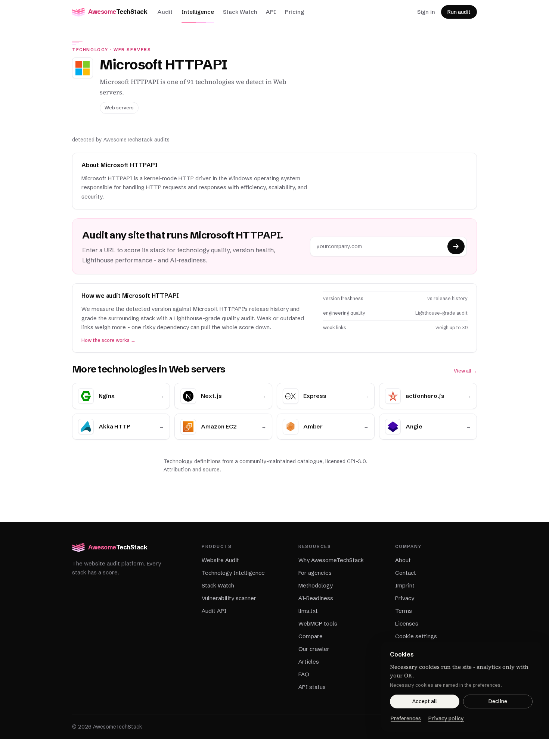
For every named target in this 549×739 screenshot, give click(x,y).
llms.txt (308, 610)
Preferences (406, 718)
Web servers (132, 49)
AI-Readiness (315, 598)
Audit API (214, 610)
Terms (403, 610)
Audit (165, 11)
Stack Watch (240, 11)
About (403, 560)
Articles (308, 661)
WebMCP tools (317, 623)
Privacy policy (446, 718)
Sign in (426, 11)
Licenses (406, 623)
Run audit (459, 12)
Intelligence (198, 11)
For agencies (315, 572)
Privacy (404, 598)
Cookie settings (416, 636)
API (271, 11)
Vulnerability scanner (229, 598)
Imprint (405, 585)
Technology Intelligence (233, 572)
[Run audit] (456, 246)
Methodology (315, 585)
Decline (497, 701)
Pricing (294, 11)
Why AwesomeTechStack (331, 560)
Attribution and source (192, 469)
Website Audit (220, 560)
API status (312, 686)
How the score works (108, 340)
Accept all (424, 701)
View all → (465, 371)
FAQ (303, 674)
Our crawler (313, 648)
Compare (310, 636)
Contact (405, 572)
